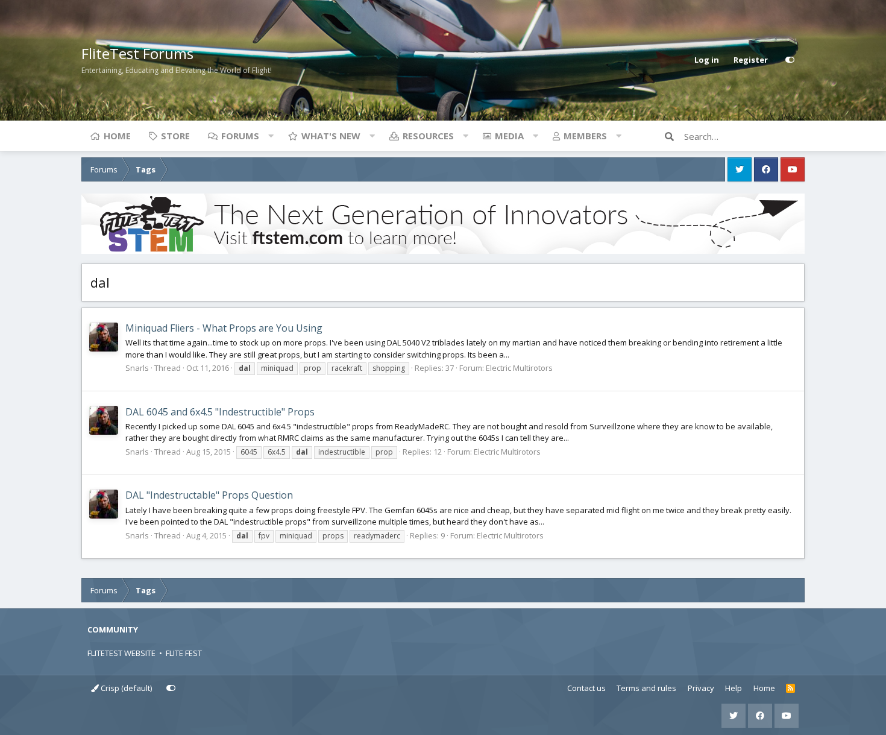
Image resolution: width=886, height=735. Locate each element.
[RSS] (790, 688)
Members (585, 136)
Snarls (137, 367)
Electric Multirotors (519, 367)
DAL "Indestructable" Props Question (209, 495)
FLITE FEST (184, 653)
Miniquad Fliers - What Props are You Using (223, 328)
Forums (240, 136)
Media (509, 136)
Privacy (701, 688)
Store (175, 136)
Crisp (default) (125, 688)
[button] (270, 136)
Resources (428, 136)
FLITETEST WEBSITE (121, 653)
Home (117, 136)
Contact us (586, 688)
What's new (330, 136)
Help (733, 688)
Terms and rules (646, 688)
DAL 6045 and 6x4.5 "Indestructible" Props (220, 411)
